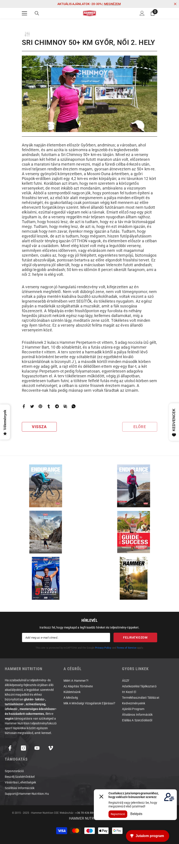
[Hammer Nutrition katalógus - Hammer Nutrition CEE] (45, 532)
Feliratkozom (135, 637)
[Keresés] (37, 13)
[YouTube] (37, 748)
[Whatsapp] (74, 406)
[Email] (65, 406)
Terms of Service (126, 647)
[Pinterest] (40, 406)
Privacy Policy (103, 647)
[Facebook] (24, 406)
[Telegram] (57, 406)
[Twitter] (32, 406)
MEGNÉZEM (112, 4)
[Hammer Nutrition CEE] (45, 485)
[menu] (24, 13)
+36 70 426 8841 (85, 812)
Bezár (175, 4)
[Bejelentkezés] (142, 13)
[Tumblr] (49, 406)
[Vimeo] (50, 748)
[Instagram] (23, 748)
